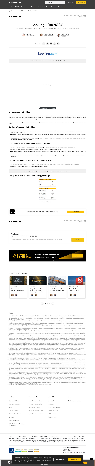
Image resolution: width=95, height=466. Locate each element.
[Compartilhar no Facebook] (43, 43)
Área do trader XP (53, 417)
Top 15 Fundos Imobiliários (35, 401)
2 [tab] (47, 303)
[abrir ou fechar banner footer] (91, 459)
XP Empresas (52, 414)
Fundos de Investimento (15, 414)
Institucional (52, 404)
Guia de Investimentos (14, 404)
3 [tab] (49, 303)
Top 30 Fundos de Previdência (36, 414)
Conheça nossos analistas (75, 401)
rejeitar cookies (60, 459)
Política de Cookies (53, 410)
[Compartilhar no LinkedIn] (54, 43)
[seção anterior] (42, 303)
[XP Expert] (15, 2)
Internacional (16, 10)
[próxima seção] (53, 303)
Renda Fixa (11, 417)
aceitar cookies (75, 459)
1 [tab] (45, 303)
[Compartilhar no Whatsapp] (51, 43)
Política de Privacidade (54, 407)
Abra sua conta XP (81, 2)
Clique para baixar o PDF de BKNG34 (47, 108)
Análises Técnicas (13, 410)
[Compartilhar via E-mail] (58, 43)
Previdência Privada (14, 420)
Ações (10, 407)
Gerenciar (16, 461)
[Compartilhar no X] (47, 43)
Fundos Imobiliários (14, 401)
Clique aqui (76, 211)
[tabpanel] (18, 287)
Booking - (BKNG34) (32, 10)
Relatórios (23, 10)
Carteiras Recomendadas (35, 404)
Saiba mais (23, 461)
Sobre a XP (51, 401)
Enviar (77, 239)
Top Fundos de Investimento (36, 410)
